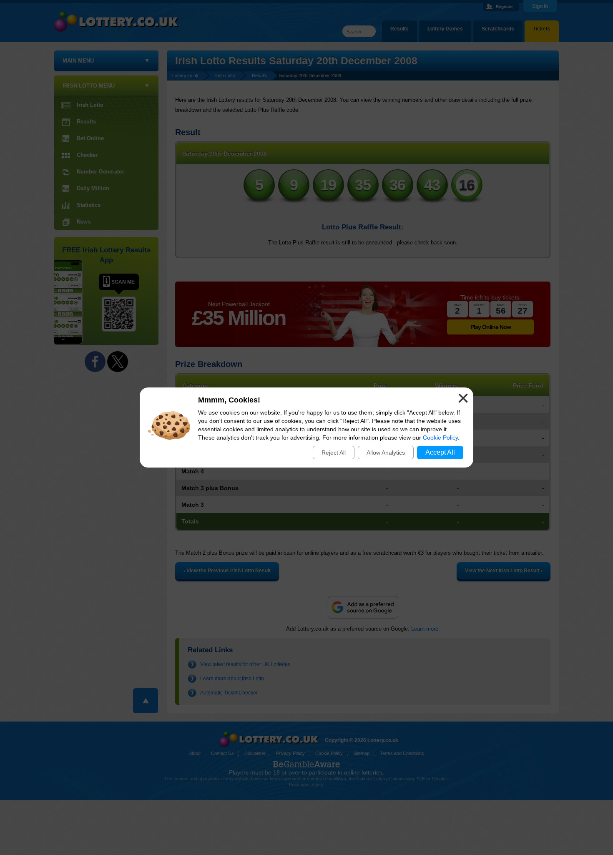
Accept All (440, 452)
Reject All (334, 452)
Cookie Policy (440, 437)
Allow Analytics (386, 452)
